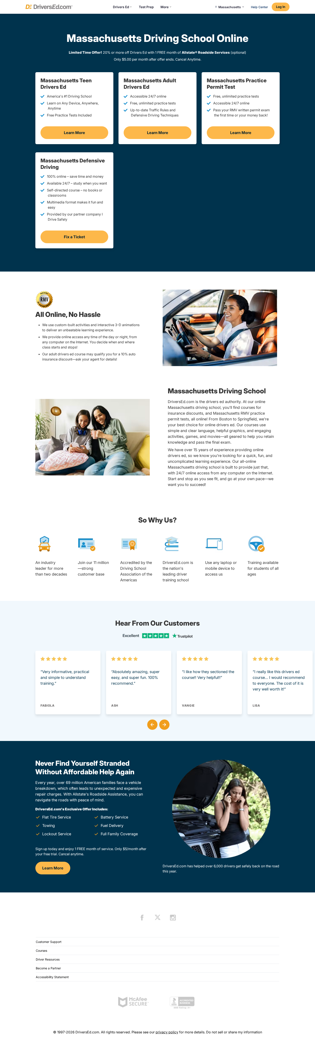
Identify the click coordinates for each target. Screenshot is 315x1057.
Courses (41, 950)
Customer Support (49, 942)
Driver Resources (48, 959)
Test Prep (146, 7)
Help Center (259, 7)
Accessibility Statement (52, 977)
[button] (151, 723)
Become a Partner (48, 968)
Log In (280, 7)
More (164, 7)
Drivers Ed (121, 7)
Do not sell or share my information (234, 1032)
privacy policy (167, 1032)
